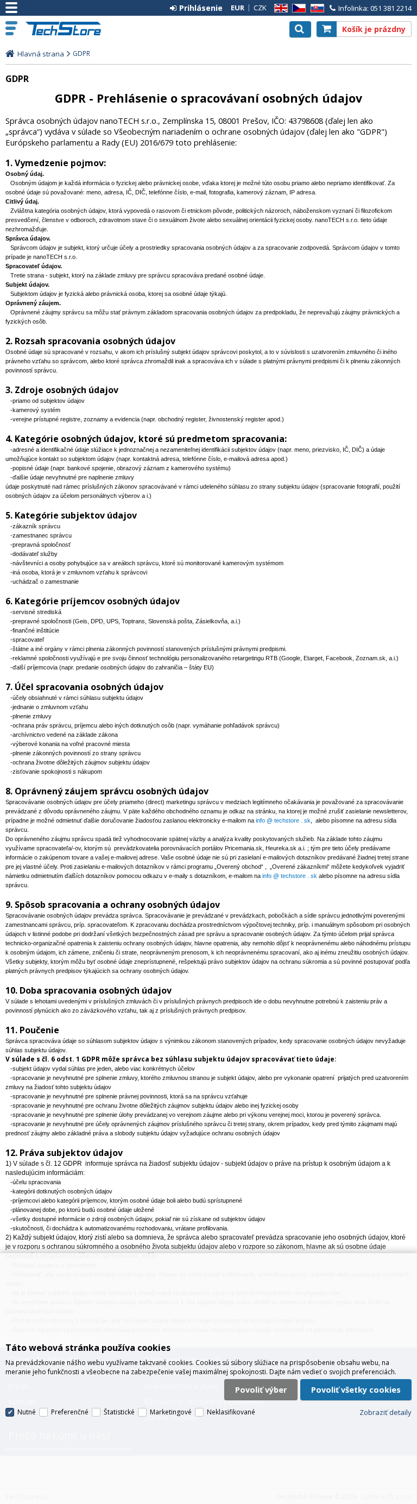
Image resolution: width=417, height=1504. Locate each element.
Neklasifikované (231, 1412)
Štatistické (119, 1412)
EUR (237, 7)
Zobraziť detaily (385, 1412)
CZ (297, 8)
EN (279, 8)
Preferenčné (70, 1412)
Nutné (26, 1412)
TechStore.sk (68, 28)
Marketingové (171, 1412)
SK (315, 8)
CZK (260, 7)
